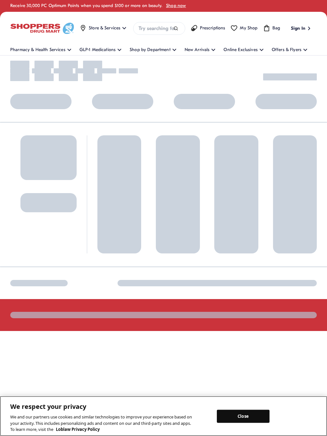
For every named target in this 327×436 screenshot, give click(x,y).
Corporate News (213, 267)
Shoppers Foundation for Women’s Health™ (221, 243)
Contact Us (157, 239)
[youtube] (81, 345)
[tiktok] (54, 345)
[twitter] (68, 345)
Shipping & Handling (166, 271)
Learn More (58, 186)
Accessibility (213, 345)
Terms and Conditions (257, 345)
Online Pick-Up (161, 292)
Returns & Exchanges (166, 260)
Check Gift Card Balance (280, 239)
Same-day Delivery (164, 281)
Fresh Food (266, 281)
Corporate (207, 256)
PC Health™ (266, 249)
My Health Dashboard (119, 260)
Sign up (20, 269)
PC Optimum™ (111, 249)
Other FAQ (107, 271)
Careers (204, 298)
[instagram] (28, 345)
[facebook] (14, 345)
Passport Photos (271, 271)
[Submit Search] (175, 28)
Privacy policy (303, 345)
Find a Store (158, 249)
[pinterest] (41, 345)
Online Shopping (114, 239)
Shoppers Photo (271, 260)
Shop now (176, 5)
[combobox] (159, 28)
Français (182, 345)
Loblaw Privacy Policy (78, 429)
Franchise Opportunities (220, 277)
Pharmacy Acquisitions (219, 288)
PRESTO (263, 292)
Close (243, 416)
